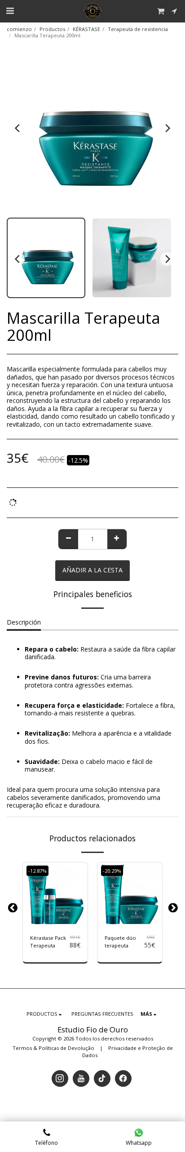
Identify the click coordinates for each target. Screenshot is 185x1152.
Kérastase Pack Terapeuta (48, 941)
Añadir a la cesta (57, 921)
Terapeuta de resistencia (138, 29)
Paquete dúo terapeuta (120, 941)
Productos (52, 29)
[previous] (18, 128)
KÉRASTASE (86, 29)
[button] (10, 10)
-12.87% (37, 870)
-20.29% (112, 870)
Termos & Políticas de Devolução (53, 1048)
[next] (167, 128)
